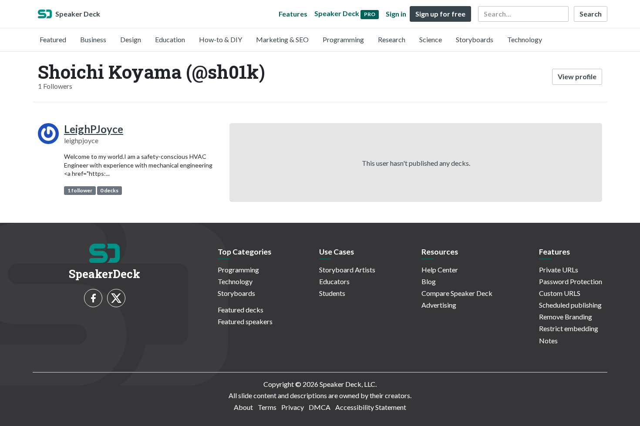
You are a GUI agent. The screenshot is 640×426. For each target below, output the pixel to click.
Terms (267, 407)
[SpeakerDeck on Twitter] (116, 298)
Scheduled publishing (570, 305)
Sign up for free (440, 14)
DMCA (319, 407)
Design (130, 39)
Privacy (292, 407)
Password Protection (570, 281)
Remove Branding (565, 316)
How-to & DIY (220, 39)
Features (293, 14)
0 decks (109, 190)
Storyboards (474, 39)
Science (430, 39)
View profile (577, 76)
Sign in (396, 14)
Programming (343, 39)
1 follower (79, 190)
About (243, 407)
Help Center (439, 269)
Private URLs (558, 269)
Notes (548, 340)
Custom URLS (559, 293)
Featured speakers (245, 321)
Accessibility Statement (370, 407)
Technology (524, 39)
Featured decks (240, 309)
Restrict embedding (568, 328)
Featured (53, 39)
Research (391, 39)
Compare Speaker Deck (456, 293)
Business (93, 39)
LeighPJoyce (93, 129)
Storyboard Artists (347, 269)
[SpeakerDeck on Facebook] (93, 298)
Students (332, 293)
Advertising (438, 305)
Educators (334, 281)
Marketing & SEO (282, 39)
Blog (428, 281)
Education (170, 39)
